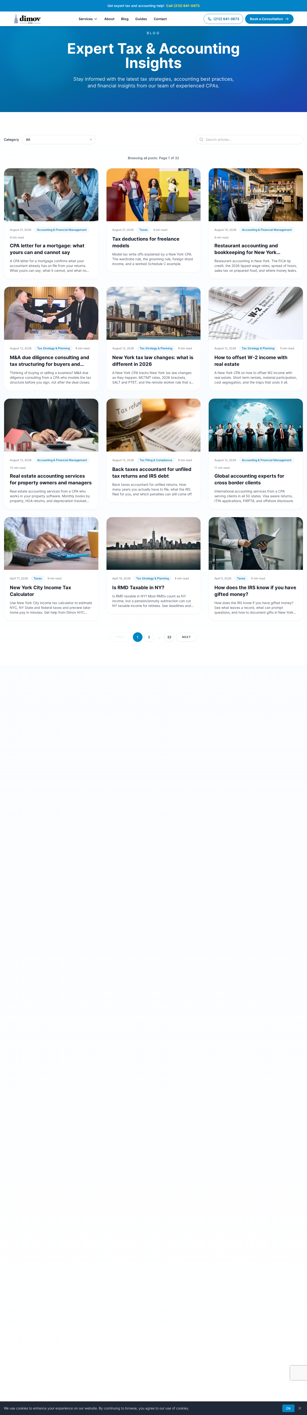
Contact (160, 19)
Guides (141, 19)
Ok (288, 1408)
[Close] (299, 1408)
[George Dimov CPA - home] (27, 19)
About (109, 19)
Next (186, 637)
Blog (125, 19)
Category (11, 139)
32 (169, 637)
